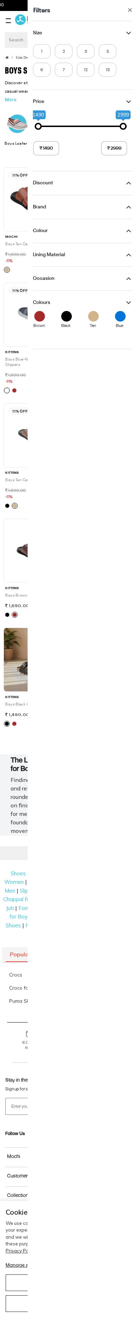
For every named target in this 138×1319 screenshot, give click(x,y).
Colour (40, 230)
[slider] (38, 126)
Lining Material (49, 254)
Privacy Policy (21, 1251)
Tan (93, 326)
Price (38, 101)
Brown (40, 326)
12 (86, 70)
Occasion (43, 278)
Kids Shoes (24, 57)
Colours (41, 302)
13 (108, 70)
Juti (10, 908)
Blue (119, 326)
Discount (43, 182)
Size (37, 32)
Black (66, 326)
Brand (39, 207)
